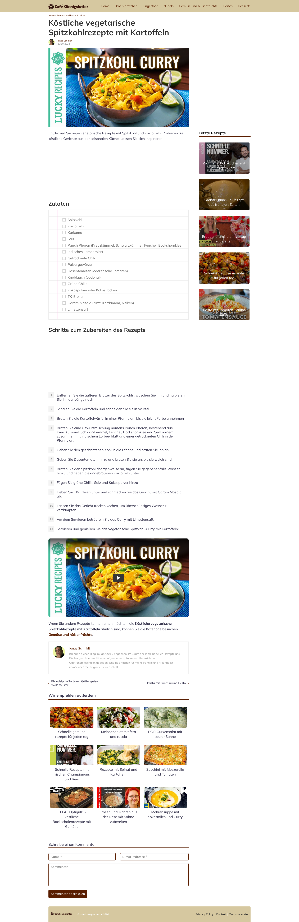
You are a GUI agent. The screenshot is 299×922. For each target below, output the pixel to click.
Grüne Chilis (77, 283)
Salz (71, 239)
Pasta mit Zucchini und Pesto (166, 683)
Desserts (244, 6)
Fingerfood (150, 6)
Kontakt (221, 914)
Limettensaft (78, 309)
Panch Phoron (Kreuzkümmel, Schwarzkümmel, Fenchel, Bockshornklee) (125, 245)
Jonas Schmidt (64, 40)
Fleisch (228, 6)
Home (105, 6)
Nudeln (169, 6)
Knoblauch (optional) (84, 277)
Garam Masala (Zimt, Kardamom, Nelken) (101, 303)
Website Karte (238, 914)
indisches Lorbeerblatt (85, 251)
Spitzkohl (75, 219)
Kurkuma (75, 232)
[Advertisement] (118, 169)
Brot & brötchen (126, 6)
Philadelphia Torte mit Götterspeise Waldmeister (74, 683)
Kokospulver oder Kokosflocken (92, 290)
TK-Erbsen (76, 296)
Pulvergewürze (80, 264)
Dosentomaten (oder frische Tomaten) (98, 271)
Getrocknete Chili (81, 258)
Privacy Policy (205, 914)
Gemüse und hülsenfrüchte (198, 6)
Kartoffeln (76, 226)
